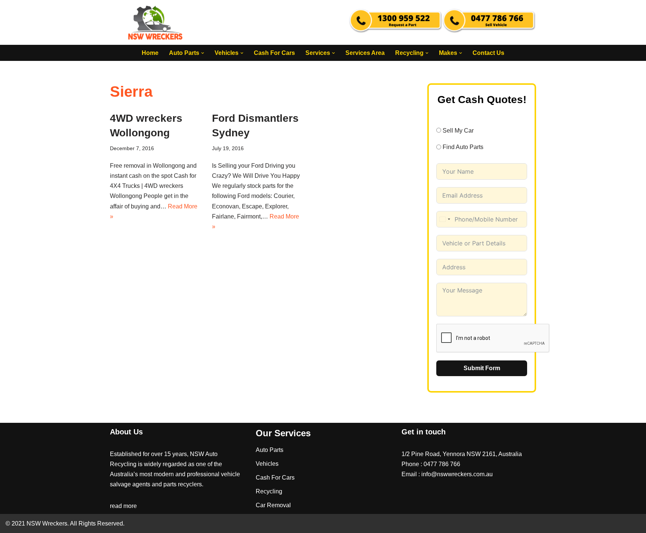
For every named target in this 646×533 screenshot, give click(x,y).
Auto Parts (269, 450)
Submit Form (482, 368)
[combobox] (444, 219)
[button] (202, 53)
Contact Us (488, 53)
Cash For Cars (274, 53)
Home (150, 53)
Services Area (365, 53)
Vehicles (267, 464)
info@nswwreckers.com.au (457, 474)
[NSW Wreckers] (156, 22)
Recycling (269, 491)
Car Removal (273, 505)
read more (123, 506)
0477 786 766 (442, 464)
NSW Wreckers (46, 523)
